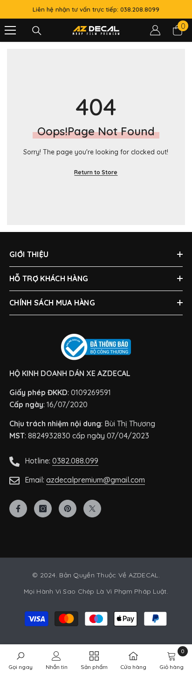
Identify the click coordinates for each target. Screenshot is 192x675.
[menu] (10, 30)
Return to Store (95, 172)
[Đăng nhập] (155, 30)
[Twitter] (92, 508)
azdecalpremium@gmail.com (95, 479)
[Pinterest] (67, 508)
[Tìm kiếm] (36, 30)
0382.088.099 (75, 460)
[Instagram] (43, 508)
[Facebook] (18, 508)
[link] (171, 659)
